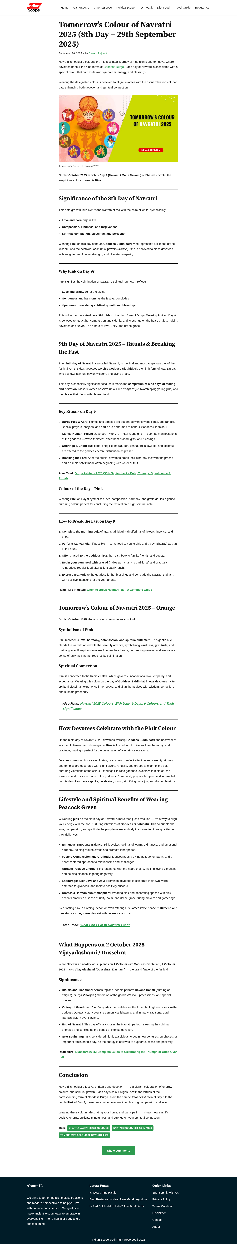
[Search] (207, 7)
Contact (157, 1219)
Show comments (118, 1150)
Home (65, 7)
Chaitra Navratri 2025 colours (89, 1128)
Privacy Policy (161, 1199)
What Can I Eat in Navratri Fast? (105, 925)
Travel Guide (182, 7)
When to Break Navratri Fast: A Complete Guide (119, 589)
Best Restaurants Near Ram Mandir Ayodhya (118, 1199)
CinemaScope (103, 7)
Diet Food (163, 7)
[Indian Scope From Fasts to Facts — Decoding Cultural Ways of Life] (34, 7)
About (156, 1226)
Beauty (199, 7)
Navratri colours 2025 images (132, 1128)
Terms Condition (162, 1206)
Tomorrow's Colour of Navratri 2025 (84, 1135)
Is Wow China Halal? (102, 1192)
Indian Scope (100, 1239)
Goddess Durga (114, 67)
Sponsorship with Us (165, 1192)
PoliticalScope (125, 7)
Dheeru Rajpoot (98, 53)
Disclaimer (159, 1213)
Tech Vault (146, 7)
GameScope (81, 7)
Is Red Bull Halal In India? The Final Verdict (117, 1206)
